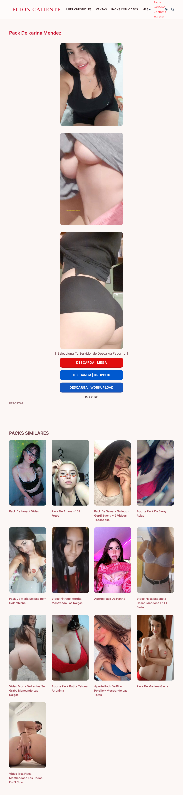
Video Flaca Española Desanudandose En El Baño (152, 603)
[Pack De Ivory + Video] (27, 473)
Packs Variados (159, 5)
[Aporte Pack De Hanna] (112, 560)
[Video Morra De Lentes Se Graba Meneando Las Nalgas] (27, 648)
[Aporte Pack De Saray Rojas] (155, 473)
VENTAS (101, 9)
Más (145, 9)
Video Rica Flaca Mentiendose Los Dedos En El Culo (26, 778)
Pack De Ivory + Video (24, 511)
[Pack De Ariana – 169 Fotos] (70, 473)
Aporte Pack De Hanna (109, 598)
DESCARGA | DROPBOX (91, 375)
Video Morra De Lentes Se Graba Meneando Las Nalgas (27, 690)
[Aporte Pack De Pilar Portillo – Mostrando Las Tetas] (112, 648)
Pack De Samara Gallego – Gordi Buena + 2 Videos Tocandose (111, 515)
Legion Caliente (35, 9)
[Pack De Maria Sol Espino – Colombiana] (27, 560)
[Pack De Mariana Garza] (155, 648)
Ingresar (159, 16)
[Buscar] (172, 9)
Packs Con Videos (124, 9)
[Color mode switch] (166, 9)
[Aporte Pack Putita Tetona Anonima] (70, 648)
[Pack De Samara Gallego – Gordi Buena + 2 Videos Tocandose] (112, 473)
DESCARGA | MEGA (91, 362)
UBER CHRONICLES (79, 9)
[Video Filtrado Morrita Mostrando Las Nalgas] (70, 560)
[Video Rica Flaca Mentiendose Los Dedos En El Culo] (27, 735)
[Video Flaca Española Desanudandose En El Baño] (155, 560)
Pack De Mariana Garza (152, 686)
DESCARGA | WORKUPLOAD (92, 387)
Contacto (160, 12)
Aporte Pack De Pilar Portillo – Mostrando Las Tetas (110, 690)
